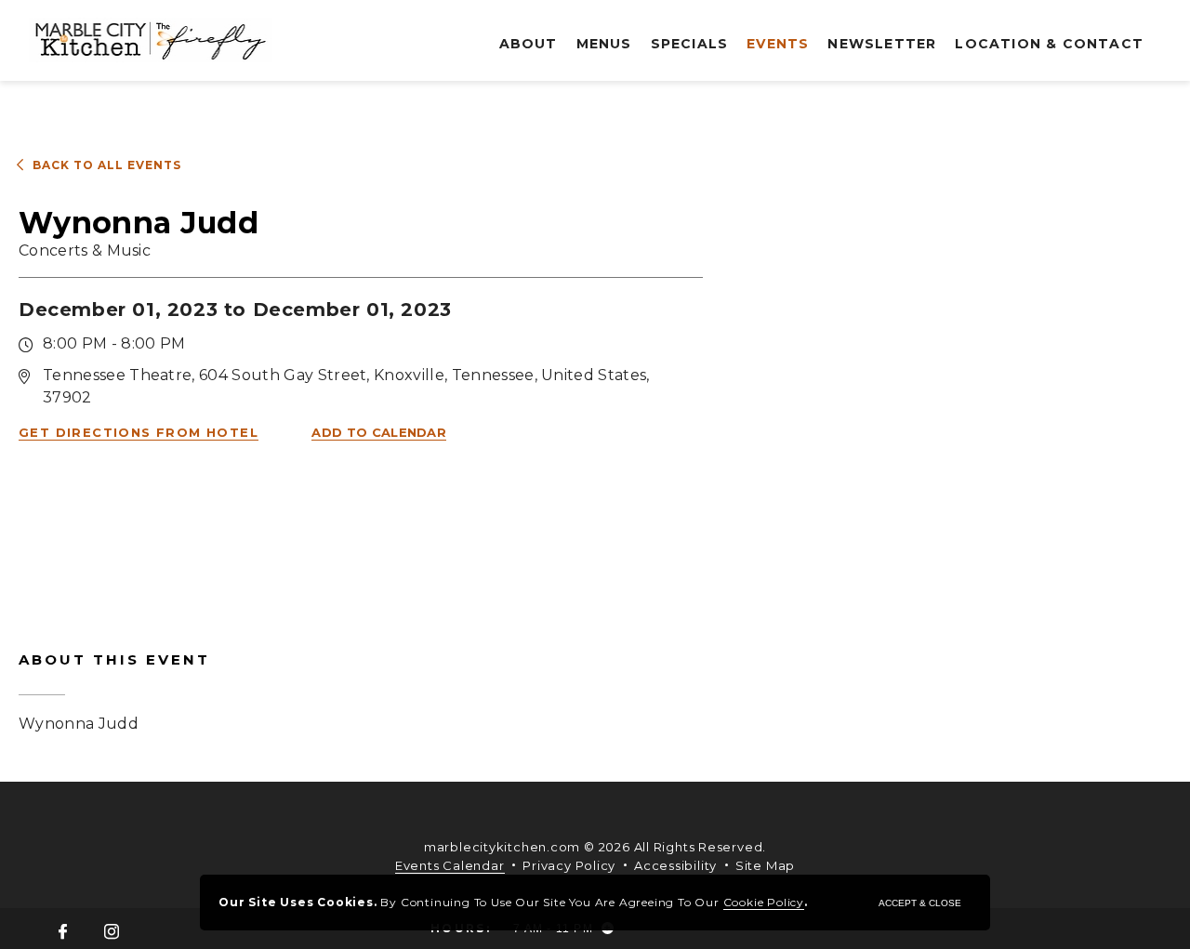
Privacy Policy (568, 865)
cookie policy (763, 902)
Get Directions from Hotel (138, 432)
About (528, 43)
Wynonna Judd (114, 691)
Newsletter (881, 43)
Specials (690, 43)
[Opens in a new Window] (63, 933)
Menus (604, 43)
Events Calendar (450, 865)
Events (778, 43)
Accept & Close (920, 903)
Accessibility (675, 865)
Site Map (765, 865)
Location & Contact (1049, 43)
